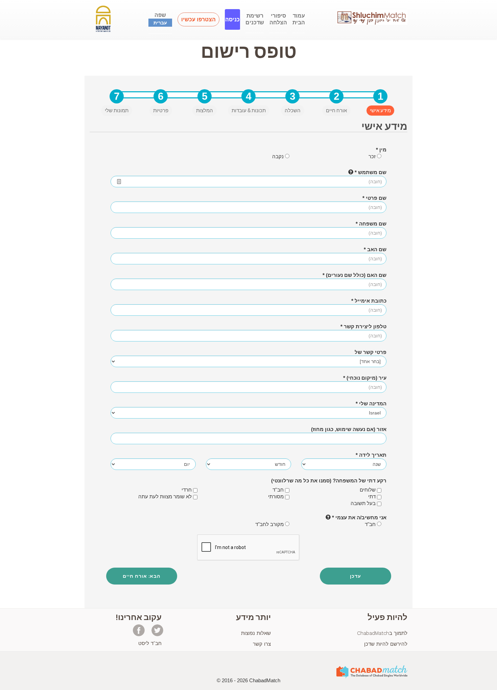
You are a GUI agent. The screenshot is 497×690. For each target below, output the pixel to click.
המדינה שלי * (371, 403)
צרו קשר (262, 644)
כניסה (232, 19)
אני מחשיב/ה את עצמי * (358, 517)
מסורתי (276, 496)
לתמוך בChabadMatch (382, 633)
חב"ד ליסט (150, 643)
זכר (373, 156)
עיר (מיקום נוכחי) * (364, 378)
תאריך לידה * (371, 455)
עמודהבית (298, 19)
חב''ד (279, 490)
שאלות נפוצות (256, 633)
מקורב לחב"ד (270, 524)
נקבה (278, 156)
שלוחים (368, 490)
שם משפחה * (371, 224)
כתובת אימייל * (368, 301)
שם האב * (375, 249)
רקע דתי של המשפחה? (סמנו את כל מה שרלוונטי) (328, 480)
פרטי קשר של (370, 352)
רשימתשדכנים (254, 19)
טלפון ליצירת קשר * (363, 326)
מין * (381, 149)
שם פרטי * (374, 198)
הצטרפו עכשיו (198, 19)
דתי (372, 496)
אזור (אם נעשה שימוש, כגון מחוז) (348, 429)
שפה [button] (160, 18)
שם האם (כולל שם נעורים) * (354, 275)
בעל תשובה (364, 503)
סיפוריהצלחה (278, 19)
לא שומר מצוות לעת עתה (165, 496)
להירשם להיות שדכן (385, 644)
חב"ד (371, 524)
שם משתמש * (369, 172)
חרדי (187, 490)
